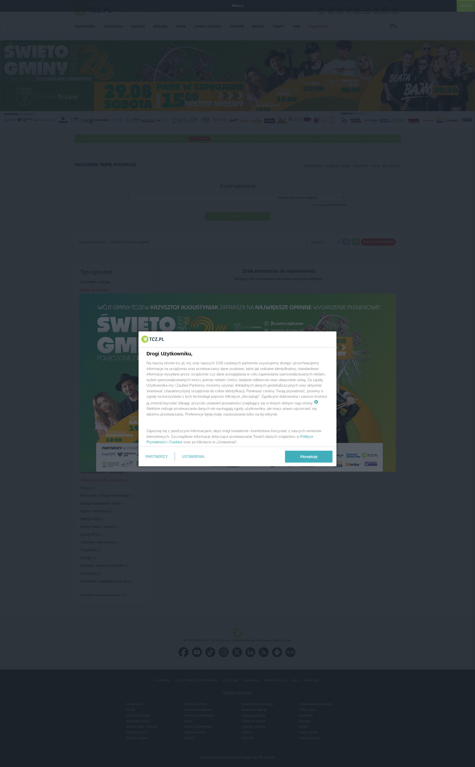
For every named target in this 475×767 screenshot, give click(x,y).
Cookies (176, 442)
